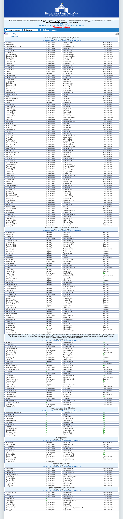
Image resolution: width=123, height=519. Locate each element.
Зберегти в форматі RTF (14, 35)
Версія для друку (114, 35)
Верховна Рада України (61, 13)
